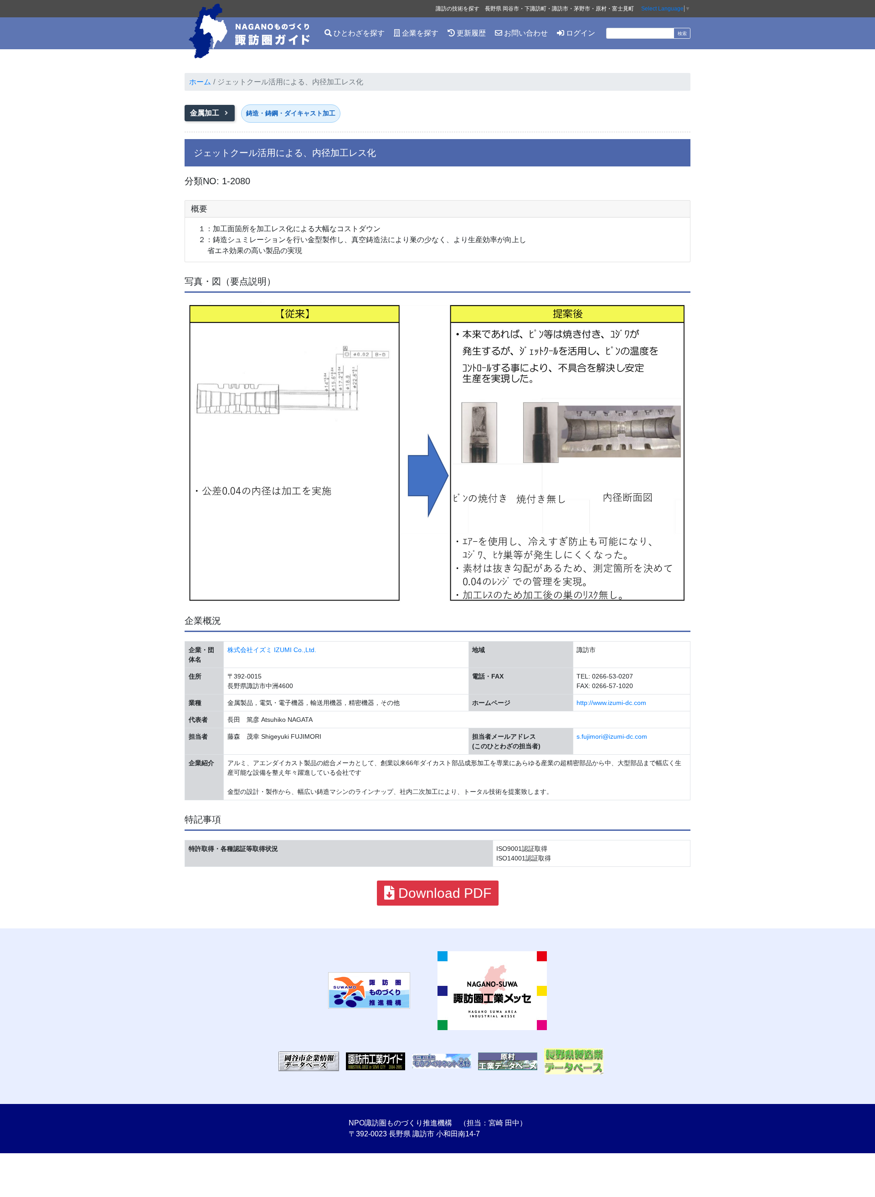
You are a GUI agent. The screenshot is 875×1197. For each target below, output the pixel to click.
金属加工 (205, 113)
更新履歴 (470, 33)
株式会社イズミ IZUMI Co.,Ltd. (271, 649)
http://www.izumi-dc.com (611, 702)
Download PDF (443, 893)
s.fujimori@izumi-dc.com (611, 736)
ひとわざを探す (358, 33)
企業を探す (419, 33)
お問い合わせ (525, 33)
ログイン (579, 33)
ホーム (200, 82)
